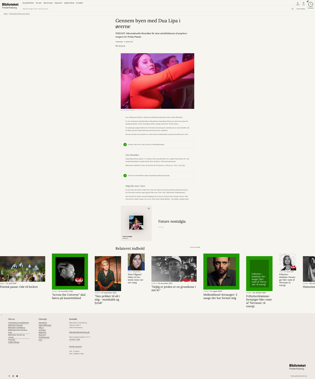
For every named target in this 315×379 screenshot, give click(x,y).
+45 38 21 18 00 (74, 339)
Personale (11, 340)
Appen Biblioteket (45, 325)
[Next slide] (195, 247)
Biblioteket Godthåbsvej (16, 328)
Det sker (39, 3)
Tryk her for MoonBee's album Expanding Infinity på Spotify (148, 176)
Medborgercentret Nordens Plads (17, 331)
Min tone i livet (121, 46)
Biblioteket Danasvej (15, 325)
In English (79, 3)
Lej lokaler (42, 330)
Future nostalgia (127, 236)
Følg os (41, 328)
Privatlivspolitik (44, 337)
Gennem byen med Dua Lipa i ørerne (19, 13)
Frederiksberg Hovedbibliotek (18, 323)
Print (40, 340)
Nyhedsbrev (43, 323)
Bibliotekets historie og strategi (16, 336)
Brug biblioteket (28, 3)
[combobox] (158, 9)
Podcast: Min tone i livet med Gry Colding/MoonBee (146, 144)
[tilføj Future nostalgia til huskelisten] (149, 209)
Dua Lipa (125, 238)
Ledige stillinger (13, 342)
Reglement (43, 333)
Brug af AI (42, 335)
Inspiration (58, 3)
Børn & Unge (48, 3)
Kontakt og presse (75, 347)
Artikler (6, 13)
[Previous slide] (195, 250)
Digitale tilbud (69, 3)
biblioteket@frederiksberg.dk (79, 332)
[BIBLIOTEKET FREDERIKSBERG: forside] (10, 6)
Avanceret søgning (300, 9)
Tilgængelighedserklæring (298, 376)
